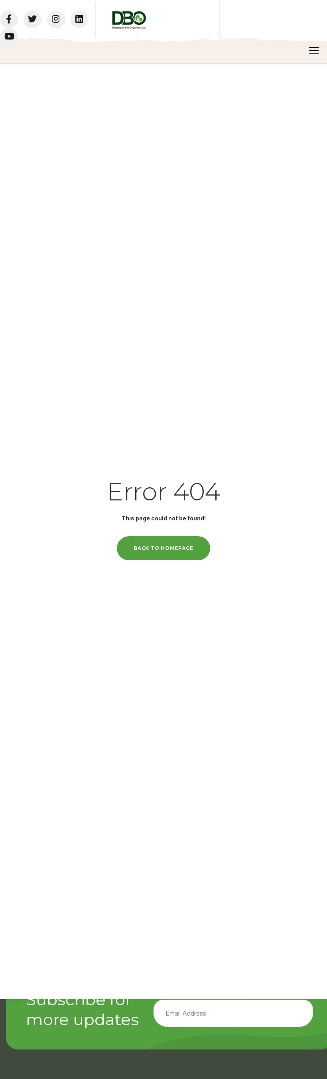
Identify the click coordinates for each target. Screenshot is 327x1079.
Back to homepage (163, 548)
